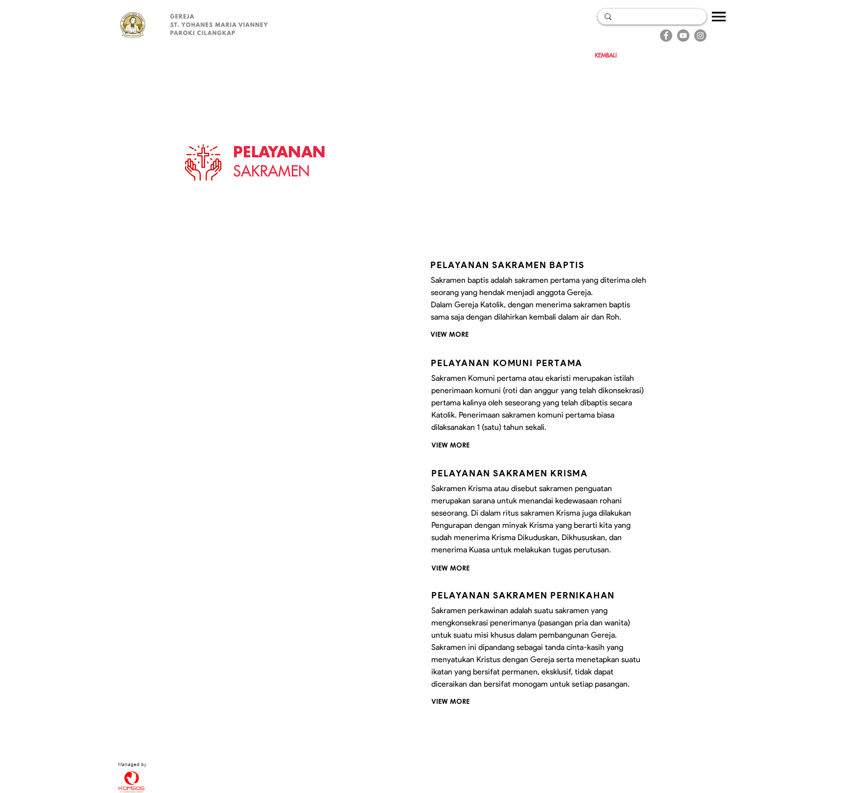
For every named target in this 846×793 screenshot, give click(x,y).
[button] (719, 16)
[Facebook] (666, 35)
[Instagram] (700, 35)
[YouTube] (683, 35)
